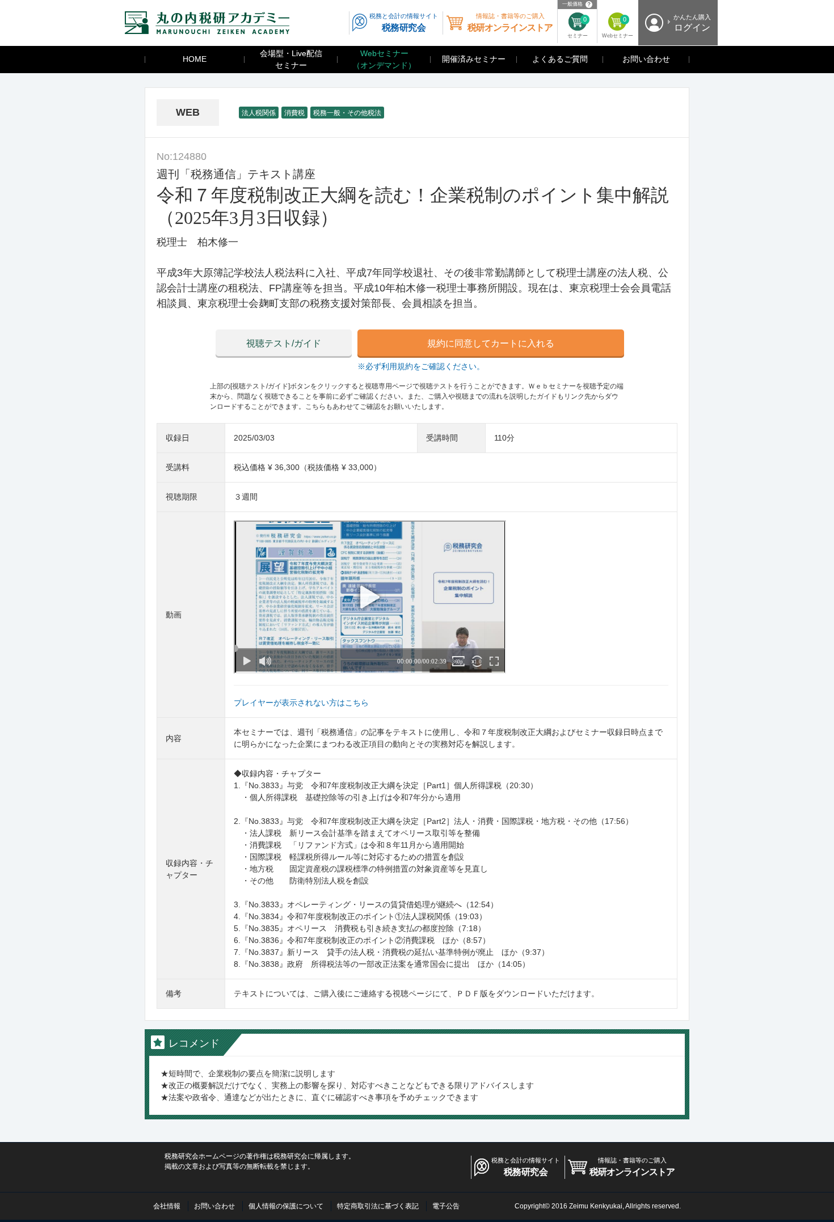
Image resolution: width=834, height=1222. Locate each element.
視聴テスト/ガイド (283, 343)
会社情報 (166, 1206)
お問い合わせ (646, 59)
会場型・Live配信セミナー (291, 59)
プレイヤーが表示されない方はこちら (301, 702)
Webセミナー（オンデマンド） (384, 59)
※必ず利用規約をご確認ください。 (421, 366)
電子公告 (446, 1206)
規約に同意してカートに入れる (490, 343)
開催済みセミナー (474, 59)
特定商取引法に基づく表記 (378, 1206)
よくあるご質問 (560, 59)
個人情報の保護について (285, 1206)
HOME (195, 59)
